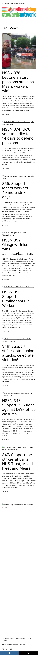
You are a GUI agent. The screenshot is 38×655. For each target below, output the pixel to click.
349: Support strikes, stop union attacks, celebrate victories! (18, 353)
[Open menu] (35, 4)
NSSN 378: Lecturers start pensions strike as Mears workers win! (18, 82)
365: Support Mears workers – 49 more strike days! (16, 190)
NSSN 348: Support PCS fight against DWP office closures (19, 407)
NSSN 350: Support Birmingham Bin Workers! (16, 299)
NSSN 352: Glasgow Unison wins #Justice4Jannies (17, 247)
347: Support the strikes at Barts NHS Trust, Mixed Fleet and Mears (17, 461)
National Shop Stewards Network (13, 3)
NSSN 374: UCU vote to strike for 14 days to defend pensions (18, 136)
